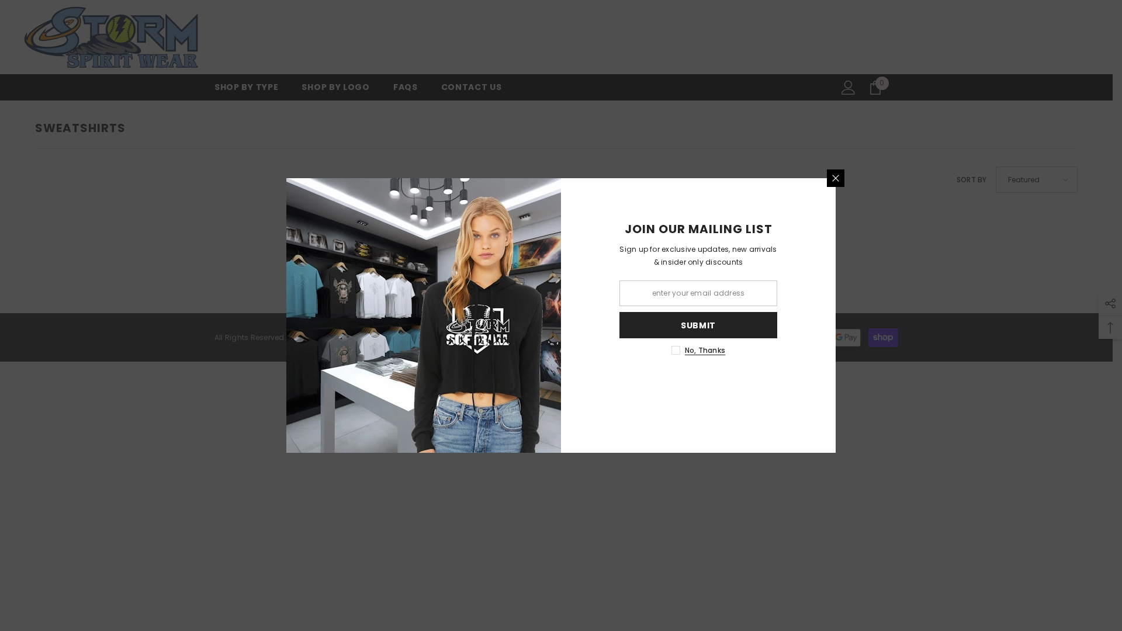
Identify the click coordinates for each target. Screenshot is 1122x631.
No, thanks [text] (705, 350)
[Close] (835, 178)
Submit (698, 325)
